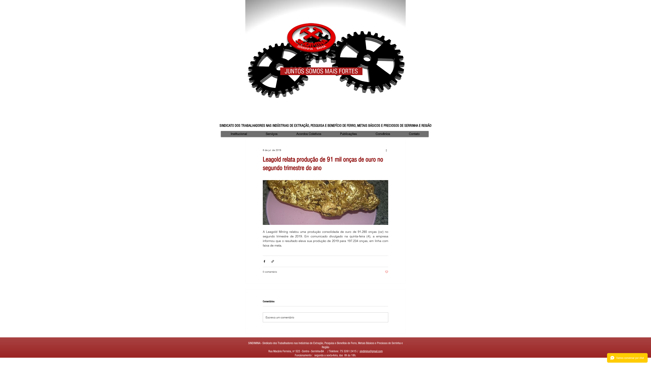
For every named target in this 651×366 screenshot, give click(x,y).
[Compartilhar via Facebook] (264, 261)
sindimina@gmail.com (371, 351)
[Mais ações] (386, 150)
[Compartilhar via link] (272, 261)
